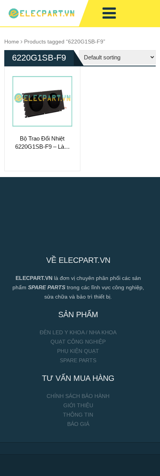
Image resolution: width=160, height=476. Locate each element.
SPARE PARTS (78, 360)
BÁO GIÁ (78, 424)
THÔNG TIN (78, 415)
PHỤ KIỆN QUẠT (78, 351)
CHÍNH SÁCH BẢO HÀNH (78, 396)
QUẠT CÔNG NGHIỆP (78, 342)
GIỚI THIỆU (78, 405)
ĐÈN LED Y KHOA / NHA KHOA (78, 332)
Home (11, 42)
